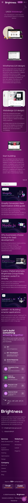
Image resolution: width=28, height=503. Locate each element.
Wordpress (18, 444)
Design (3, 459)
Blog (2, 474)
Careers (3, 468)
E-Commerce (5, 444)
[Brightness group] (20, 495)
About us (4, 465)
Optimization (5, 456)
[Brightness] (10, 3)
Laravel (17, 448)
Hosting (3, 453)
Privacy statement (20, 498)
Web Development (7, 441)
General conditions (8, 498)
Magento (17, 451)
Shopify (17, 441)
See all (25, 180)
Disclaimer (14, 500)
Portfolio (3, 471)
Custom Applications (5, 448)
